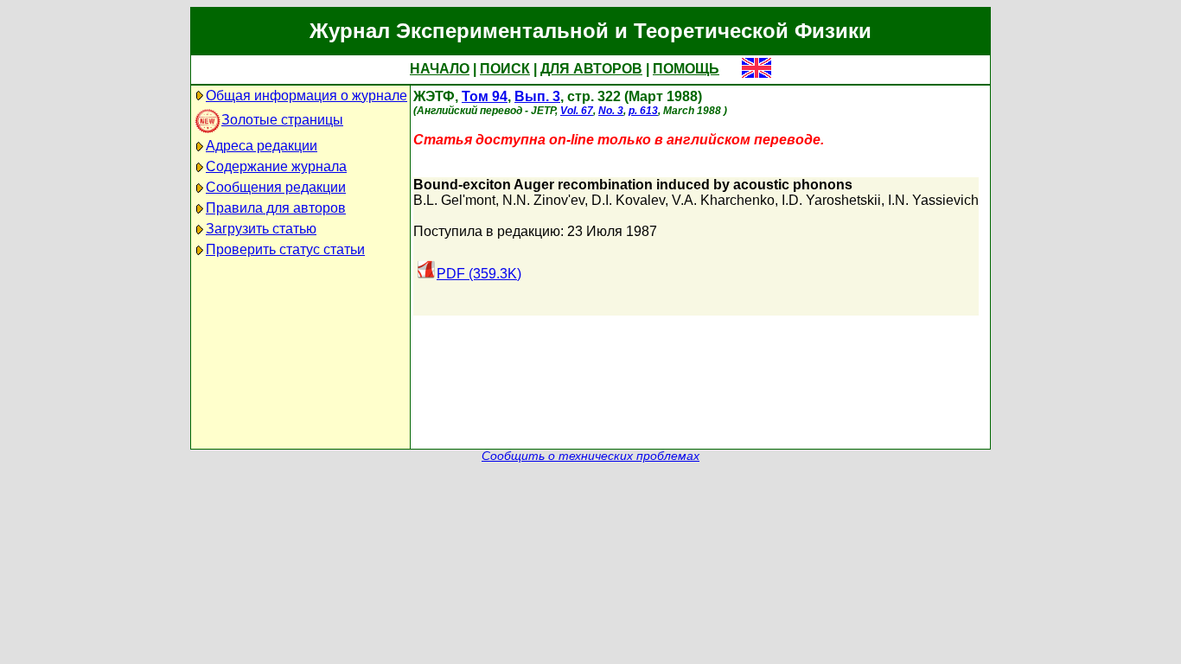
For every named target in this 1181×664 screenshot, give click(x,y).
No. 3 (610, 111)
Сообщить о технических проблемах (590, 456)
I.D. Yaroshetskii (831, 200)
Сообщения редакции (276, 187)
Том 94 (485, 96)
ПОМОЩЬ (686, 68)
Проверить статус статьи (285, 249)
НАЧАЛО (439, 68)
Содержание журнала (276, 166)
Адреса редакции (261, 145)
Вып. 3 (537, 96)
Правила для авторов (276, 208)
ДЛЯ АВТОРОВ (591, 68)
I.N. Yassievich (933, 200)
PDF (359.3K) (479, 273)
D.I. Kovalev (628, 200)
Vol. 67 (576, 111)
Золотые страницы (282, 119)
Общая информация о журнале (306, 95)
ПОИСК (505, 68)
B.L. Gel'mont (454, 200)
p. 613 (643, 111)
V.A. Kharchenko (723, 200)
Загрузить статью (261, 228)
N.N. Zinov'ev (543, 200)
